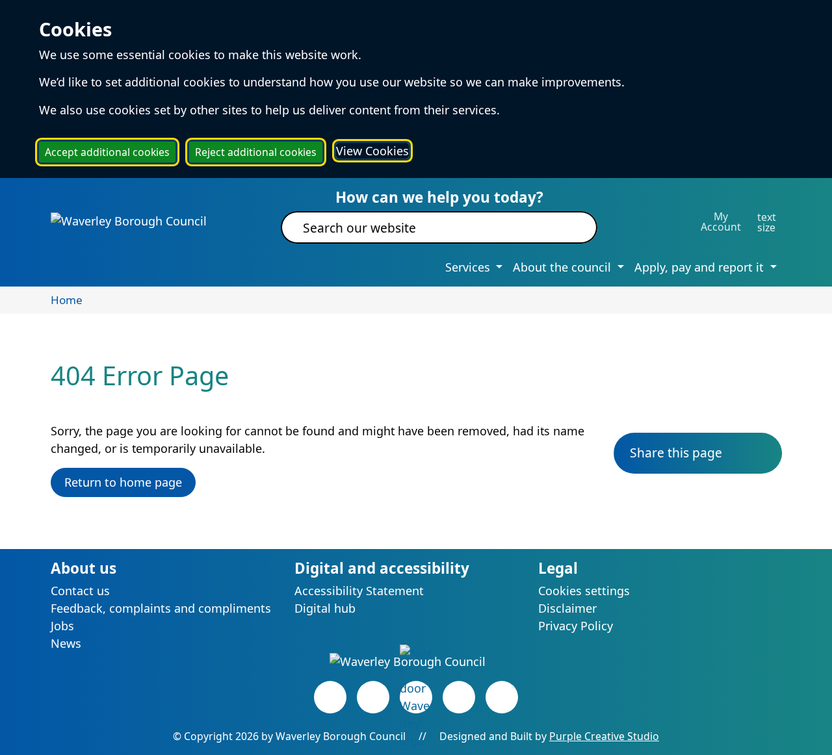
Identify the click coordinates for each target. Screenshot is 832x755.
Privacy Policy (575, 625)
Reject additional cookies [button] (256, 152)
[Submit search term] (571, 227)
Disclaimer (567, 608)
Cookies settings (584, 590)
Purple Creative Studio (604, 736)
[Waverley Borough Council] (129, 220)
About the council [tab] (563, 267)
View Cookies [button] (372, 151)
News (66, 643)
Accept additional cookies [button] (107, 152)
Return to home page (123, 482)
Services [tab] (469, 267)
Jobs (62, 625)
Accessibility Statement (359, 590)
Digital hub (325, 608)
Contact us (80, 590)
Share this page (676, 452)
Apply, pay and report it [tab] (700, 267)
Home (67, 299)
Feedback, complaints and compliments (161, 608)
